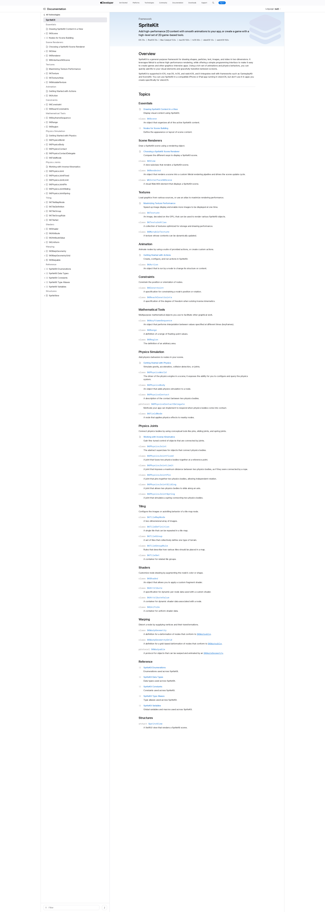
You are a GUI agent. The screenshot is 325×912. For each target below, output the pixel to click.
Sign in (222, 3)
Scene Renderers (150, 140)
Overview (147, 53)
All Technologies (53, 15)
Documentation (56, 9)
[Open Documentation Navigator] (44, 9)
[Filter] (73, 907)
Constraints (146, 277)
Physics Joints (148, 426)
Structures (146, 718)
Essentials (145, 103)
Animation (145, 244)
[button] (213, 3)
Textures (144, 192)
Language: (269, 9)
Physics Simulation (151, 352)
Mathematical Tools (152, 309)
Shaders (144, 567)
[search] (71, 907)
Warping (144, 619)
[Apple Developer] (107, 3)
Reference (146, 661)
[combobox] (73, 907)
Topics (144, 94)
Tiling (142, 506)
